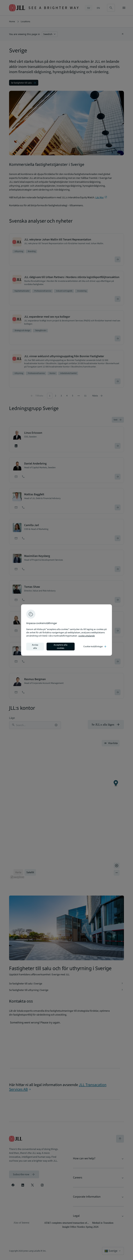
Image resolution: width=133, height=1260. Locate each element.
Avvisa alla (35, 646)
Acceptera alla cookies (60, 646)
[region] (66, 630)
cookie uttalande (86, 635)
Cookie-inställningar (95, 646)
